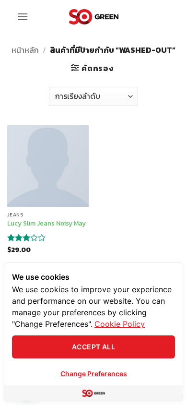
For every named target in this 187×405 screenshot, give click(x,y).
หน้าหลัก (25, 50)
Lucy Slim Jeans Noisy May (46, 223)
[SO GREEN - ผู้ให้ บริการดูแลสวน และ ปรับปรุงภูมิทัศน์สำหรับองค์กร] (93, 17)
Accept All (93, 347)
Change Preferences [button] (93, 373)
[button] (22, 16)
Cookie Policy (119, 324)
